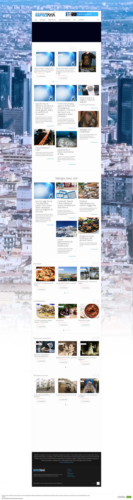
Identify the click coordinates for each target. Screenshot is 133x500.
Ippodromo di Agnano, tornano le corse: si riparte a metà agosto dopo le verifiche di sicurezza (44, 109)
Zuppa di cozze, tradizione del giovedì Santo (87, 238)
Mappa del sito (70, 473)
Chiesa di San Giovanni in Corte (66, 395)
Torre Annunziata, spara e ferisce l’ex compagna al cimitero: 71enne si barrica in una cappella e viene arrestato (66, 110)
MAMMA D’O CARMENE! (85, 130)
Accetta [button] (128, 496)
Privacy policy (70, 475)
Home (68, 472)
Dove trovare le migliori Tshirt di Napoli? (87, 99)
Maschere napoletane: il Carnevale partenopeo (42, 355)
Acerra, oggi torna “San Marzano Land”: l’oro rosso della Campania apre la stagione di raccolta (44, 206)
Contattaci (69, 470)
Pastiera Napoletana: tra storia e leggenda (88, 203)
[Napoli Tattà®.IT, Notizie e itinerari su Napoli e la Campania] (45, 14)
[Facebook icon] (92, 483)
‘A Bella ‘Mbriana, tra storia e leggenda (87, 358)
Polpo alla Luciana (84, 320)
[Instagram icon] (93, 483)
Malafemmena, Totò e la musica (66, 358)
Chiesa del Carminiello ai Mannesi (42, 396)
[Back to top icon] (98, 483)
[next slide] (75, 49)
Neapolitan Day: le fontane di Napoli (87, 282)
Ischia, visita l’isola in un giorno (66, 283)
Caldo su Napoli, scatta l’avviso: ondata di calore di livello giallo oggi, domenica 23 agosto (44, 70)
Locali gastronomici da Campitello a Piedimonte (65, 242)
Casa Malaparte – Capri (43, 148)
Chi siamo (69, 469)
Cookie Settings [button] (121, 496)
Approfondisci (51, 126)
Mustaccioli (60, 320)
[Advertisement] (66, 32)
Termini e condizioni (71, 476)
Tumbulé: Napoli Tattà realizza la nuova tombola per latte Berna (66, 204)
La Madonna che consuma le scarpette (87, 396)
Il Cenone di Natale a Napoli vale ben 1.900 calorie (43, 321)
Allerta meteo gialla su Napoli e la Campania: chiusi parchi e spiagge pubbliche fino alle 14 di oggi (66, 70)
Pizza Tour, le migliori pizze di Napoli (43, 284)
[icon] (94, 483)
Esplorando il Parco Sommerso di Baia (65, 151)
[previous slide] (71, 49)
